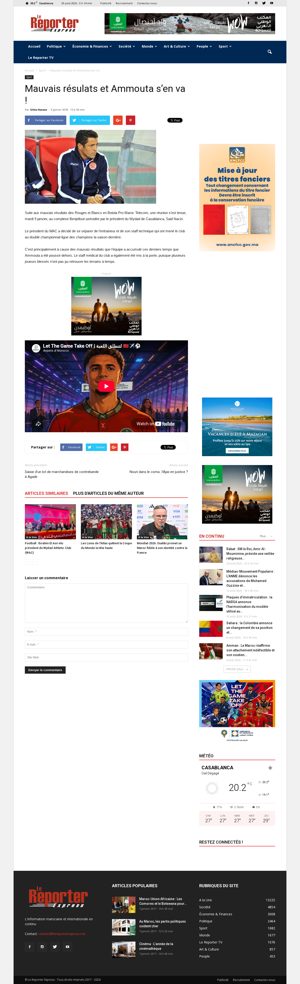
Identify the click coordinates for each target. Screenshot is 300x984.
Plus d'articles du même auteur (108, 493)
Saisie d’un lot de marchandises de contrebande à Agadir (62, 474)
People (202, 46)
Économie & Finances (90, 46)
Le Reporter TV (40, 57)
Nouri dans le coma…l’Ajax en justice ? (159, 472)
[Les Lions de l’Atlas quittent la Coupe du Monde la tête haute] (106, 521)
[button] (269, 52)
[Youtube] (271, 3)
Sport (223, 46)
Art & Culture (175, 46)
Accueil (34, 46)
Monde (147, 46)
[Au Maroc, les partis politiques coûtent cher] (123, 927)
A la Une (31, 537)
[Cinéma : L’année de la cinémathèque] (123, 950)
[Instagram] (256, 3)
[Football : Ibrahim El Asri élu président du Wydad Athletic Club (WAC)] (50, 521)
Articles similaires (46, 493)
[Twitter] (263, 3)
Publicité (105, 3)
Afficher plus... (235, 669)
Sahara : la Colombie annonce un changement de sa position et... (249, 627)
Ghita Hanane (38, 109)
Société (125, 46)
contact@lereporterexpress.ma (61, 933)
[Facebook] (248, 3)
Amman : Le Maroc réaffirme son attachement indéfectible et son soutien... (250, 650)
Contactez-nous (147, 3)
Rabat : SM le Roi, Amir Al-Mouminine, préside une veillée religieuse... (250, 553)
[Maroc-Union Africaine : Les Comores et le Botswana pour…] (123, 905)
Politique (54, 46)
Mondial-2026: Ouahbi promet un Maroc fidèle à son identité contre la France (162, 547)
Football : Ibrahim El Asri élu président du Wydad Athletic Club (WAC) (48, 547)
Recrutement (124, 3)
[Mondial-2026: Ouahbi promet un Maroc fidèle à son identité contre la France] (162, 521)
